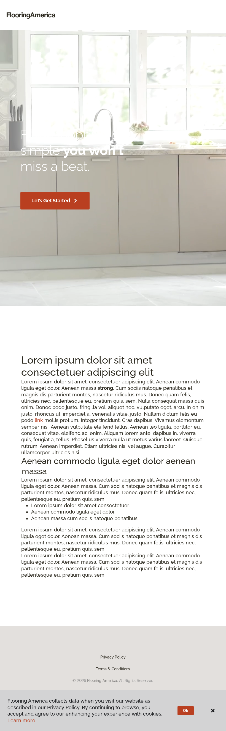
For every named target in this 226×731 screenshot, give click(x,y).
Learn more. (21, 720)
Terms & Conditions (113, 669)
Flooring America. (102, 680)
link (39, 420)
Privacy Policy (112, 657)
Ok (185, 710)
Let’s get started (50, 200)
